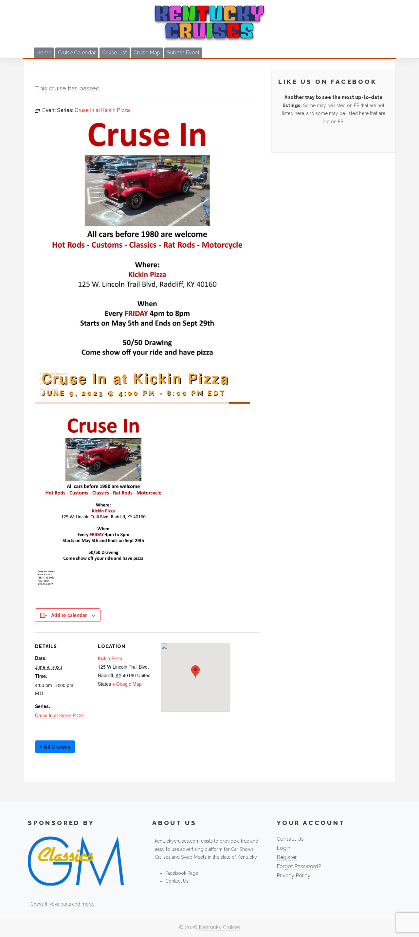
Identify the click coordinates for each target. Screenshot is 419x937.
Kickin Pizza (110, 658)
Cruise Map (147, 52)
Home (43, 52)
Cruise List (114, 52)
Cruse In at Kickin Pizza (59, 715)
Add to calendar (69, 615)
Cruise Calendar (77, 52)
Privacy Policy (293, 875)
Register (287, 857)
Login (283, 848)
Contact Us (177, 881)
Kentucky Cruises (219, 927)
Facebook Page (181, 873)
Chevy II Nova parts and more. (62, 904)
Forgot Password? (299, 866)
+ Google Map (127, 683)
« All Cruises (55, 746)
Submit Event (183, 52)
